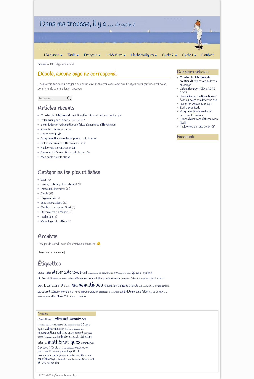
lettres (40, 286)
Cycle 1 (187, 55)
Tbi (66, 296)
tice (71, 296)
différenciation (46, 278)
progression (104, 292)
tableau (54, 296)
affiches (41, 273)
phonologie (66, 292)
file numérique (143, 278)
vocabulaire (80, 296)
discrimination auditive (64, 278)
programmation (89, 292)
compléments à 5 (94, 273)
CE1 (43, 180)
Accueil (42, 64)
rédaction (114, 292)
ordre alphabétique (146, 286)
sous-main (69, 359)
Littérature (114, 55)
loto (62, 285)
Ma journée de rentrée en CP (58, 148)
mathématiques (86, 285)
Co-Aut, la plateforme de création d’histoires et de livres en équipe (81, 115)
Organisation (48, 198)
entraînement (113, 278)
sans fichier (142, 292)
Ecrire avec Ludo (51, 134)
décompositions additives (90, 278)
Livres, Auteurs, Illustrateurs (58, 184)
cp (133, 272)
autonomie (73, 272)
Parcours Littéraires (53, 189)
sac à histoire (127, 292)
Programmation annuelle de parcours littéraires (68, 139)
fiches (133, 278)
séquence (46, 296)
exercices (126, 278)
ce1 (84, 272)
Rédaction (47, 217)
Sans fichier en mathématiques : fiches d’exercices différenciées (78, 125)
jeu (152, 278)
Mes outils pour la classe (55, 157)
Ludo (68, 286)
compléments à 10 (110, 273)
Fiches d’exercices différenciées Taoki (63, 143)
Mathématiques (142, 55)
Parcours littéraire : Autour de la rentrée (65, 152)
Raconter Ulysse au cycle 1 (57, 129)
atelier (57, 272)
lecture (159, 278)
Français (90, 55)
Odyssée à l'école (128, 286)
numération (110, 286)
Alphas (48, 273)
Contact (207, 55)
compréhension (124, 273)
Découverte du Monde (54, 212)
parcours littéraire (49, 292)
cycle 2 (147, 273)
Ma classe (51, 55)
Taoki (71, 55)
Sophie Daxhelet (156, 292)
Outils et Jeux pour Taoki (56, 207)
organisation (162, 286)
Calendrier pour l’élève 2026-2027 (63, 120)
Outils (44, 194)
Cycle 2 (168, 55)
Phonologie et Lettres (54, 221)
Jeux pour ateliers (51, 203)
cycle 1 (139, 273)
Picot (77, 292)
